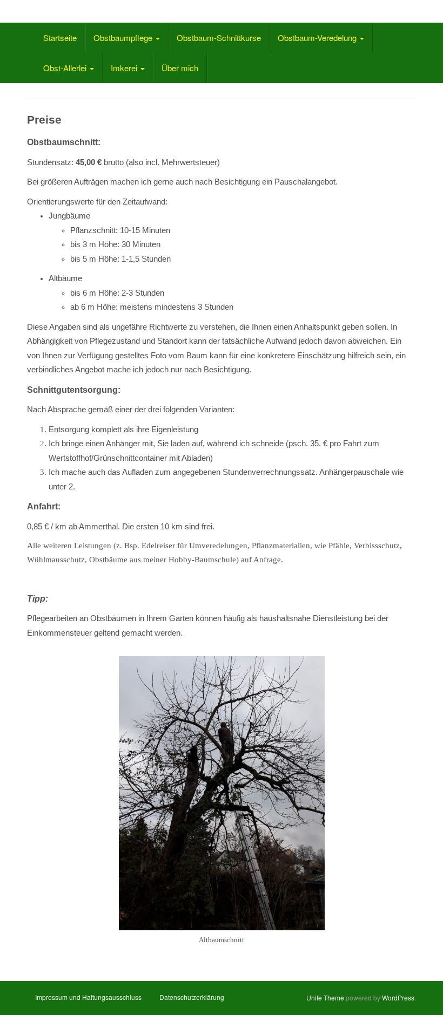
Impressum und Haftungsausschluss (88, 997)
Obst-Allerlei (66, 67)
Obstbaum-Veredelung (318, 37)
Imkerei (125, 67)
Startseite (60, 37)
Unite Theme (325, 997)
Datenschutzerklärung (191, 997)
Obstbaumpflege (124, 37)
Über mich (180, 67)
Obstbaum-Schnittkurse (219, 37)
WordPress (398, 997)
